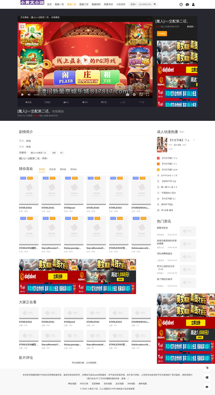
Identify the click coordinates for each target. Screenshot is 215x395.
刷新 (48, 102)
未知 (172, 26)
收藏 (29, 102)
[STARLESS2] (29, 313)
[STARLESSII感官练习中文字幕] (29, 336)
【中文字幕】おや (167, 169)
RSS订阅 (84, 383)
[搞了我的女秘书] (188, 282)
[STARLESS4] (96, 313)
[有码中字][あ (165, 204)
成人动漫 (165, 26)
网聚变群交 (162, 228)
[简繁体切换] (207, 368)
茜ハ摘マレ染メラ (167, 187)
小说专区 (120, 4)
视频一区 (59, 4)
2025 (176, 26)
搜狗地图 (143, 383)
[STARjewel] (74, 313)
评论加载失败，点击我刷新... (85, 362)
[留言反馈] (187, 4)
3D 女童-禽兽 (165, 210)
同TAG (73, 169)
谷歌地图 (108, 383)
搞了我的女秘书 (164, 279)
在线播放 (161, 34)
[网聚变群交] (188, 231)
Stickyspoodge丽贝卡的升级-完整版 (82, 248)
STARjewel (69, 208)
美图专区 (108, 4)
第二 (62, 153)
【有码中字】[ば (167, 181)
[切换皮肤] (207, 377)
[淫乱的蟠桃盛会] (188, 257)
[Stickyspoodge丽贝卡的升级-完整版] (74, 336)
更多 (181, 132)
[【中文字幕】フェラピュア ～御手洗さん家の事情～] (162, 144)
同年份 (63, 169)
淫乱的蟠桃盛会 (164, 253)
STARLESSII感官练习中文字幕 (34, 248)
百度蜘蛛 (96, 383)
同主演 (52, 169)
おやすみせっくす (167, 175)
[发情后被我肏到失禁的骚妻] (188, 244)
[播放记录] (181, 4)
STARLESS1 (48, 208)
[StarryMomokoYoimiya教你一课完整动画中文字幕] (51, 336)
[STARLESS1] (51, 313)
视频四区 (96, 4)
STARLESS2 (25, 208)
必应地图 (120, 383)
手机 (105, 102)
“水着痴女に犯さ (167, 193)
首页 (49, 4)
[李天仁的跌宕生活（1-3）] (188, 269)
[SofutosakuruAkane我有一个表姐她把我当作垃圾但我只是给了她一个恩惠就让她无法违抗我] (141, 336)
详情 (44, 158)
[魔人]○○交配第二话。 (35, 111)
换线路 (190, 26)
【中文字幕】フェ (179, 140)
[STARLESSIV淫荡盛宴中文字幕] (119, 336)
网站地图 (72, 383)
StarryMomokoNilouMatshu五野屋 (103, 248)
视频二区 (71, 4)
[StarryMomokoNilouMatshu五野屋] (96, 336)
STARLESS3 (115, 208)
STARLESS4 (92, 208)
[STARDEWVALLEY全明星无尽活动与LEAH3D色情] (141, 313)
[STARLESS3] (119, 313)
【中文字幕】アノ (167, 164)
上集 (123, 102)
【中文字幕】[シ (167, 198)
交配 (54, 153)
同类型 (42, 169)
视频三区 (84, 4)
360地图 (131, 383)
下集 (142, 102)
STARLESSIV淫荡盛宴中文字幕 (124, 248)
